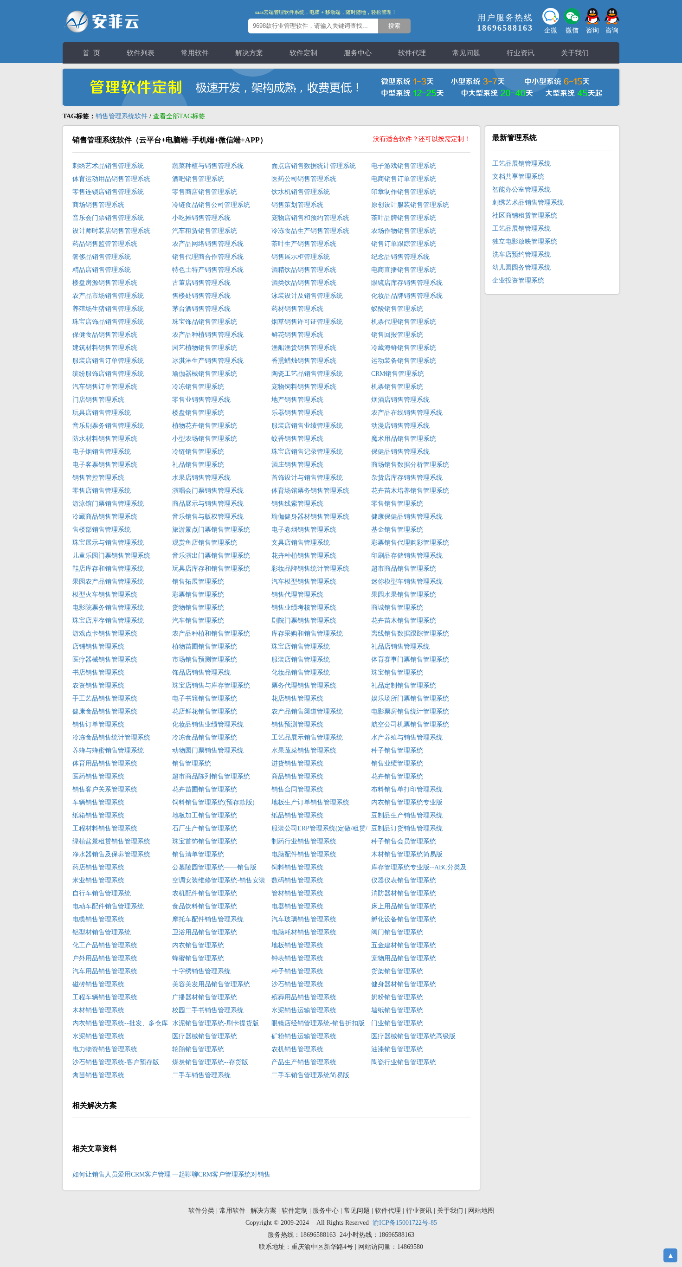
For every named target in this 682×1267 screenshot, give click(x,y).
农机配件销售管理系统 (204, 893)
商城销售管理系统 (397, 607)
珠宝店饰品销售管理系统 (108, 321)
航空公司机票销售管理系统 (410, 724)
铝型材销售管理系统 (101, 932)
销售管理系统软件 (122, 116)
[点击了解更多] (341, 103)
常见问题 (466, 53)
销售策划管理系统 (297, 204)
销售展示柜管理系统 (300, 256)
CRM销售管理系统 (397, 373)
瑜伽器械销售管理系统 (204, 373)
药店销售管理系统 (98, 867)
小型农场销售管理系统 (204, 438)
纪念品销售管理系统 (400, 256)
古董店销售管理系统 (201, 282)
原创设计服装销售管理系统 (410, 204)
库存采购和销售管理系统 (307, 633)
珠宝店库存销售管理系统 (108, 620)
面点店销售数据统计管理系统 (313, 165)
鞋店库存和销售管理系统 (108, 568)
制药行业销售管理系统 (303, 841)
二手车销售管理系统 (201, 1075)
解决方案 (249, 53)
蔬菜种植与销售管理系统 (208, 165)
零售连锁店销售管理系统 (108, 191)
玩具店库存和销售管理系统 (211, 568)
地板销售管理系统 (297, 945)
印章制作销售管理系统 (403, 191)
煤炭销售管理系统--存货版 (210, 1062)
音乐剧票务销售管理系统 (108, 425)
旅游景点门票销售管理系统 (211, 529)
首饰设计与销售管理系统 (307, 477)
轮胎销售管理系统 (198, 1049)
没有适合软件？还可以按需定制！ (421, 138)
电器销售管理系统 (297, 906)
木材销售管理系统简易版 (407, 854)
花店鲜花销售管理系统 (204, 711)
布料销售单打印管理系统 (407, 789)
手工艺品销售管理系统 (104, 698)
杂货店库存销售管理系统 (407, 477)
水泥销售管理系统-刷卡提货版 (215, 1023)
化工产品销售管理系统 (104, 945)
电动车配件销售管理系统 (108, 906)
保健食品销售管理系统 (104, 334)
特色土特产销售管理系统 (208, 269)
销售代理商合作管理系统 (208, 256)
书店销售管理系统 (98, 672)
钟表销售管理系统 (297, 958)
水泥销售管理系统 (98, 1036)
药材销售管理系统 (297, 308)
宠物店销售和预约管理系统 (310, 217)
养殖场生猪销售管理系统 (108, 308)
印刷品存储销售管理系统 (407, 555)
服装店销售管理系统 (300, 659)
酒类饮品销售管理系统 (303, 282)
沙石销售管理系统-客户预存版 (115, 1062)
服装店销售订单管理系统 (108, 360)
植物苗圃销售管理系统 (204, 646)
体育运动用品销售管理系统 (111, 178)
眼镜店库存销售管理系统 (407, 282)
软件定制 (303, 53)
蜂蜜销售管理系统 (198, 958)
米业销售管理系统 (98, 880)
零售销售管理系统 (397, 503)
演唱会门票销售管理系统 (208, 490)
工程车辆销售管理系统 (104, 997)
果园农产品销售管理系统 (108, 581)
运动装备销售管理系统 (403, 360)
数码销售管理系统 (297, 880)
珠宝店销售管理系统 (300, 646)
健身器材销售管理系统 (403, 984)
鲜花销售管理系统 (297, 334)
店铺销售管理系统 (98, 646)
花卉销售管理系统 (397, 776)
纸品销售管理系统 (297, 815)
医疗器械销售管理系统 (104, 659)
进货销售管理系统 (297, 763)
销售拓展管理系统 (198, 581)
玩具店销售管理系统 (101, 412)
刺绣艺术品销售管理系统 (108, 165)
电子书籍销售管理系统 (204, 698)
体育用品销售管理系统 (104, 763)
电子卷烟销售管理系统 (303, 529)
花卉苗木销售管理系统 (403, 620)
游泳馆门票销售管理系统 (108, 503)
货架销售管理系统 (397, 971)
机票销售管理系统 (397, 386)
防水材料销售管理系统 (104, 438)
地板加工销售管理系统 (204, 815)
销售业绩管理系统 (397, 763)
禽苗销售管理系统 (98, 1075)
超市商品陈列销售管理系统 (211, 776)
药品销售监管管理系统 (104, 243)
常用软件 (195, 53)
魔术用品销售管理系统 (403, 438)
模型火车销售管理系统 (104, 594)
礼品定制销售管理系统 (403, 685)
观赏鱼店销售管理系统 (204, 542)
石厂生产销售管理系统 (204, 828)
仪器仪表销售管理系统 (403, 880)
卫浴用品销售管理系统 (204, 932)
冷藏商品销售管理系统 (104, 516)
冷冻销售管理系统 (198, 386)
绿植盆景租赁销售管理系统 (111, 841)
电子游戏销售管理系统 (403, 165)
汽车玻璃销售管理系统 (303, 919)
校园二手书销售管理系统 (208, 1010)
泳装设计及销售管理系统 (307, 295)
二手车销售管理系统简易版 (310, 1075)
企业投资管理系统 (518, 280)
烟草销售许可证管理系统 (307, 321)
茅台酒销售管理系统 (201, 308)
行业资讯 (520, 53)
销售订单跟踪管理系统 (403, 243)
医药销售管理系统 (98, 776)
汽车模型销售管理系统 (303, 581)
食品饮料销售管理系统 (204, 906)
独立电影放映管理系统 (524, 241)
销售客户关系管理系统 (104, 789)
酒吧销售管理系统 (198, 178)
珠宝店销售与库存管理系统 (211, 685)
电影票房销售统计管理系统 (410, 711)
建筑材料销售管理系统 (104, 347)
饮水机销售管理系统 (300, 191)
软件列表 (140, 53)
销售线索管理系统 (297, 503)
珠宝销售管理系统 (397, 672)
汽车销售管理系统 (198, 620)
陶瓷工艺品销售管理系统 (307, 373)
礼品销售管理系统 (198, 464)
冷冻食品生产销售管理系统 (310, 230)
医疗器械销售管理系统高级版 (413, 1036)
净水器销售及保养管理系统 (111, 854)
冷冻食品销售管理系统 (204, 737)
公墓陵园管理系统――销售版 (214, 867)
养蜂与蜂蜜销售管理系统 (108, 750)
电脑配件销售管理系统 (303, 854)
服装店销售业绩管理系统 (307, 425)
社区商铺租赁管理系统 (524, 215)
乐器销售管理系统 (297, 412)
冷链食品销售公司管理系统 (211, 204)
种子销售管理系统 (397, 750)
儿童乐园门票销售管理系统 (111, 555)
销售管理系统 (191, 763)
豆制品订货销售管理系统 (407, 828)
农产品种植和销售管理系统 (211, 633)
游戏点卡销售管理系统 (104, 633)
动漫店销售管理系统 (400, 425)
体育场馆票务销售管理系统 (310, 490)
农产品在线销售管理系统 (407, 412)
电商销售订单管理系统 (403, 178)
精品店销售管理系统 (101, 269)
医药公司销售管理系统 (303, 178)
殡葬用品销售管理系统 (303, 997)
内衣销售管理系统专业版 (407, 802)
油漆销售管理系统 (397, 1049)
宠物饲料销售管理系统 (303, 386)
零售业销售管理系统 (201, 399)
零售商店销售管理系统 (204, 191)
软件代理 (412, 53)
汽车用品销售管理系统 (104, 971)
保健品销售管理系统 (400, 451)
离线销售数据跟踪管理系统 (410, 633)
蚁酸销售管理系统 (397, 308)
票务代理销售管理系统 (303, 685)
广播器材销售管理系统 (204, 997)
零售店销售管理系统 (101, 490)
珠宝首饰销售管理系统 (204, 841)
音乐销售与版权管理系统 (208, 516)
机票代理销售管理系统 (403, 321)
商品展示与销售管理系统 (208, 503)
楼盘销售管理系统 (198, 412)
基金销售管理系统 (397, 529)
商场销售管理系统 (98, 204)
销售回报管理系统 (397, 334)
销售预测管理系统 (297, 724)
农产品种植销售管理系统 (208, 334)
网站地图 (481, 1210)
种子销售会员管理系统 (403, 841)
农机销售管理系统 (297, 1049)
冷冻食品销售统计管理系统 (111, 737)
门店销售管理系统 (98, 399)
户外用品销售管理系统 (104, 958)
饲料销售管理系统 (297, 867)
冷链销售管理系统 (198, 451)
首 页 (91, 53)
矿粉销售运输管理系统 (303, 1036)
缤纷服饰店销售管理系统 (108, 373)
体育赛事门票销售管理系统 (410, 659)
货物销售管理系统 (198, 607)
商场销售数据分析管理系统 (410, 464)
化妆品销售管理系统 (300, 672)
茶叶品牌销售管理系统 (403, 217)
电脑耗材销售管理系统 (303, 932)
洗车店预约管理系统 (521, 254)
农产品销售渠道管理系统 (307, 711)
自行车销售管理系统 (101, 893)
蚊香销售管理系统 (297, 438)
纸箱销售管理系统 (98, 815)
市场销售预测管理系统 (204, 659)
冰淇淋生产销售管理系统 (208, 360)
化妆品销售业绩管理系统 (208, 724)
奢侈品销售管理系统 (101, 256)
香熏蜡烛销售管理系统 (303, 360)
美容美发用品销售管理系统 (211, 984)
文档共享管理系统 (518, 176)
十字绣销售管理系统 (201, 971)
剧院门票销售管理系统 (303, 620)
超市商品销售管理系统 (403, 568)
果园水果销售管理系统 (403, 594)
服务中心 (358, 53)
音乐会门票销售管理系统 (108, 217)
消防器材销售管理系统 (403, 893)
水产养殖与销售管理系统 (407, 737)
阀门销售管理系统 (397, 932)
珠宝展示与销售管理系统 (108, 542)
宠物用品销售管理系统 (403, 958)
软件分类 (201, 1210)
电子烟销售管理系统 (101, 451)
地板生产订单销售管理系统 (310, 802)
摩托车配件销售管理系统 (208, 919)
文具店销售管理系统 (300, 542)
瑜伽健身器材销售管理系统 (310, 516)
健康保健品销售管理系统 (407, 516)
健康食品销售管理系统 (104, 711)
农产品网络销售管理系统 (208, 243)
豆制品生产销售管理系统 (407, 815)
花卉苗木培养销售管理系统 (410, 490)
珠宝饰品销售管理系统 (204, 321)
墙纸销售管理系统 (397, 1010)
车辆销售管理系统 (98, 802)
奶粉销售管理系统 (397, 997)
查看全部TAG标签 (179, 116)
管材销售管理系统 (297, 893)
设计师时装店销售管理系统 (111, 230)
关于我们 (575, 53)
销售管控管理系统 (98, 477)
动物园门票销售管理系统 (208, 750)
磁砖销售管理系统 (98, 984)
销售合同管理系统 (297, 789)
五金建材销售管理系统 (403, 945)
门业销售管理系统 (397, 1023)
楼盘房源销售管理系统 (104, 282)
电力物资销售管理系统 (104, 1049)
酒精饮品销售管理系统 (303, 269)
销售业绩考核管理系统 (303, 607)
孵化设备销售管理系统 (403, 919)
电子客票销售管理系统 (104, 464)
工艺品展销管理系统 (521, 163)
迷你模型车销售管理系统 (407, 581)
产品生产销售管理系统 (303, 1062)
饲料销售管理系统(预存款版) (213, 802)
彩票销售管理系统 (198, 594)
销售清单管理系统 (198, 854)
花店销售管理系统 (297, 698)
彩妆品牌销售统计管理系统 (310, 568)
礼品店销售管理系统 (400, 646)
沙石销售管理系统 (297, 984)
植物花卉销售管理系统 (204, 425)
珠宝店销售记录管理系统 (307, 451)
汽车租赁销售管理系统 (204, 230)
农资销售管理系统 (98, 685)
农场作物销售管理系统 (403, 230)
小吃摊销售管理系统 (201, 217)
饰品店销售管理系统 (201, 672)
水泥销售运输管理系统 (303, 1010)
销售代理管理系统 (297, 594)
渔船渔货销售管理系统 (303, 347)
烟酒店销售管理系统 (400, 399)
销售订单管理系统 (98, 724)
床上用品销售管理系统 (403, 906)
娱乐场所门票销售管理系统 (410, 698)
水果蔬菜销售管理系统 (303, 750)
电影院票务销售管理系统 (108, 607)
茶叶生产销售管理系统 (303, 243)
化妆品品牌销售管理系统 (407, 295)
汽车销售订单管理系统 (104, 386)
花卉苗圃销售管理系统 (204, 789)
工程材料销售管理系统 (104, 828)
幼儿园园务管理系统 (521, 267)
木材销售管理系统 (98, 1010)
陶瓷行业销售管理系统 (403, 1062)
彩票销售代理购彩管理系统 (410, 542)
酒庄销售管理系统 (297, 464)
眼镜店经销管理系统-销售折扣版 (318, 1023)
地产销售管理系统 (297, 399)
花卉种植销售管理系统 (303, 555)
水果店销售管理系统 (201, 477)
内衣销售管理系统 (198, 945)
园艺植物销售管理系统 (204, 347)
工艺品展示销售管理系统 (307, 737)
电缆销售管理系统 (98, 919)
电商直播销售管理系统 (403, 269)
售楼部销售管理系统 (101, 529)
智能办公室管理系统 (521, 189)
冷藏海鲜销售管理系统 (403, 347)
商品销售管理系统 (297, 776)
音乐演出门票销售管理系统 (211, 555)
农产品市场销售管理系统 (108, 295)
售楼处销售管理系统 (201, 295)
